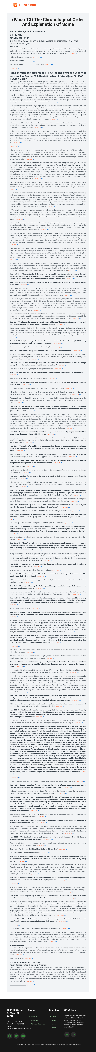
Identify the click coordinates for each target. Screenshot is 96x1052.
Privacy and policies (38, 1024)
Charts (54, 1020)
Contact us (34, 1020)
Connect (54, 1016)
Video (54, 1028)
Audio (54, 1024)
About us (34, 1016)
